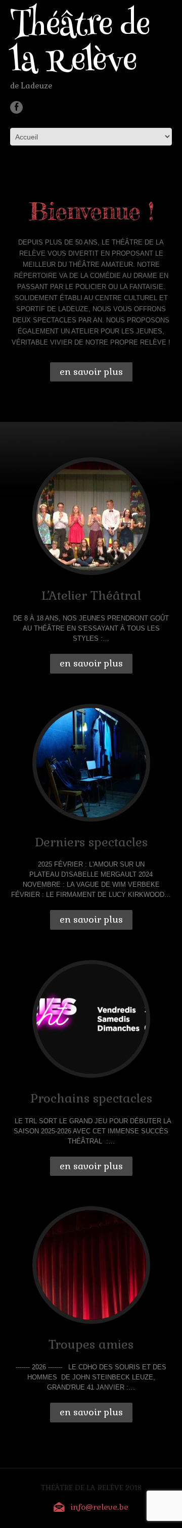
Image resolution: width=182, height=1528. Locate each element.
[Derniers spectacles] (91, 763)
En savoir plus (91, 371)
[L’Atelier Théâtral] (91, 516)
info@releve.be (99, 1507)
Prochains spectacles (91, 1098)
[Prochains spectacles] (91, 1019)
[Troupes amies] (91, 1265)
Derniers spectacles (91, 842)
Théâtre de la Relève (80, 45)
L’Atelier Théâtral (91, 595)
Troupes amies (91, 1344)
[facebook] (16, 107)
